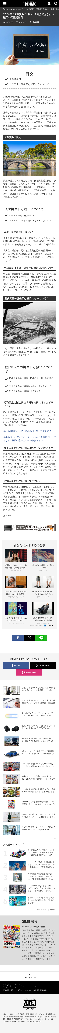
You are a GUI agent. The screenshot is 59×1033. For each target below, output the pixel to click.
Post (29, 638)
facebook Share (18, 638)
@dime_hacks (31, 672)
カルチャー (22, 9)
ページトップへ (29, 977)
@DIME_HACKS (45, 665)
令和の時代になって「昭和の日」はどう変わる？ (27, 431)
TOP (5, 9)
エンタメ (12, 9)
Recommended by (36, 625)
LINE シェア (41, 638)
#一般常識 (34, 22)
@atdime (17, 665)
